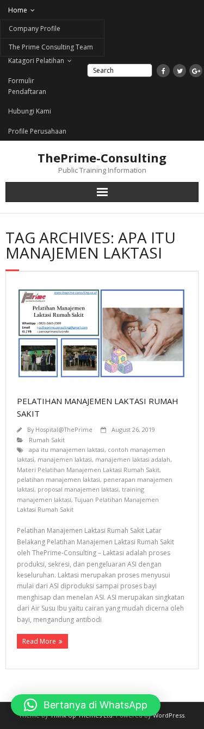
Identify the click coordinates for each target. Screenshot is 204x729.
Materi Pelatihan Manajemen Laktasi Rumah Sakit (88, 470)
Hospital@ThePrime (63, 429)
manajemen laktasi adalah (132, 459)
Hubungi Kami (29, 111)
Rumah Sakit (47, 440)
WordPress (168, 715)
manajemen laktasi (65, 459)
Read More (39, 641)
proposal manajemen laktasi (78, 489)
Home (17, 10)
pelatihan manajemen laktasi (58, 479)
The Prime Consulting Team (51, 47)
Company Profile (34, 28)
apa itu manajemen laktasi (66, 449)
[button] (85, 705)
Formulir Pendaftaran (27, 86)
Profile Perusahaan (37, 131)
